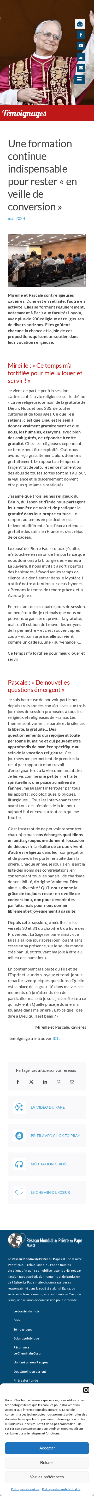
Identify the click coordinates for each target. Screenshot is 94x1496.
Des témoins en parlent (30, 1371)
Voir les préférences (47, 1477)
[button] (86, 1390)
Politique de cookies (25, 1489)
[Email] (72, 1081)
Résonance (21, 1347)
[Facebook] (17, 1081)
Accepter (47, 1448)
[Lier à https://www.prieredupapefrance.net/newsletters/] (80, 24)
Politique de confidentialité (61, 1489)
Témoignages (23, 1329)
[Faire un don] (81, 57)
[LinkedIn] (45, 1081)
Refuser (47, 1462)
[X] (31, 1081)
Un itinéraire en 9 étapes (31, 1362)
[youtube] (81, 46)
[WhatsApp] (58, 1081)
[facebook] (81, 35)
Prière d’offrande (26, 1380)
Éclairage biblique (26, 1338)
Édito (17, 1320)
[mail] (81, 68)
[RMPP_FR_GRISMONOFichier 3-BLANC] (45, 1234)
